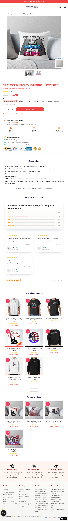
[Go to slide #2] (38, 73)
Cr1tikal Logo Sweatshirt (54, 348)
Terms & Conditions (8, 492)
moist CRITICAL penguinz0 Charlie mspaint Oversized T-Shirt (14, 319)
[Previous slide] (5, 42)
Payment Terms (23, 494)
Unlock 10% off (3, 513)
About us (5, 489)
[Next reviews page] (61, 280)
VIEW (13, 314)
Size (4, 98)
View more (34, 390)
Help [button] (65, 518)
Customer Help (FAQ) (25, 504)
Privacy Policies (7, 494)
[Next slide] (62, 42)
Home (5, 14)
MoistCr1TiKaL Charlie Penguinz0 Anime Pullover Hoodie (14, 379)
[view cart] (65, 7)
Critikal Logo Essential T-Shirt (54, 318)
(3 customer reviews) (16, 92)
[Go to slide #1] (29, 73)
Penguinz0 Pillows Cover (32, 14)
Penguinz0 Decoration (15, 14)
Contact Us (22, 501)
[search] (60, 7)
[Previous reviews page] (52, 280)
